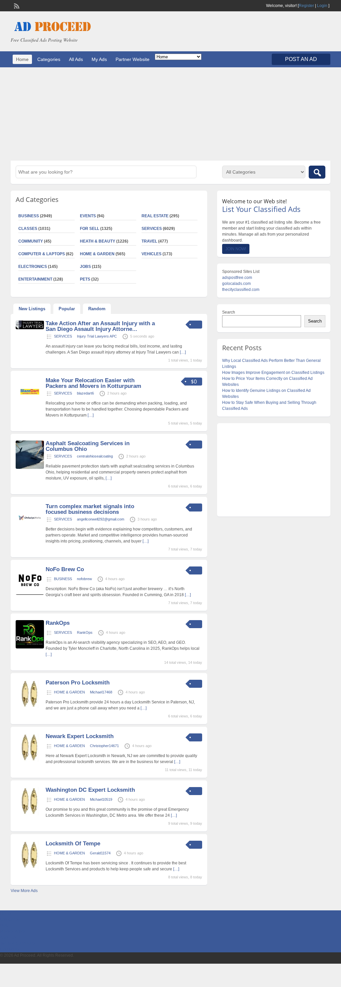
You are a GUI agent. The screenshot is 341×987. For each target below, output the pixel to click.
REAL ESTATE (155, 216)
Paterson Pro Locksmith (78, 682)
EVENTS (88, 216)
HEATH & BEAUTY (97, 241)
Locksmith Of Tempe (73, 843)
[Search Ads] (317, 172)
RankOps (58, 623)
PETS (85, 279)
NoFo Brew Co (65, 569)
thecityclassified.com (240, 289)
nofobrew (84, 579)
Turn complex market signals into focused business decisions (90, 509)
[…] (183, 352)
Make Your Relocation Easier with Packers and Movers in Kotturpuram (93, 383)
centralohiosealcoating (95, 456)
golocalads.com (236, 283)
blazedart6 (85, 393)
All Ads (76, 59)
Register (306, 5)
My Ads (99, 59)
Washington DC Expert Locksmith (90, 790)
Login (322, 5)
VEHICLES (152, 254)
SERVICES (152, 228)
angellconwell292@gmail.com (100, 519)
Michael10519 (101, 799)
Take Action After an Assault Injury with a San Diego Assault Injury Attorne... (100, 326)
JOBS (85, 266)
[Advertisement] (170, 114)
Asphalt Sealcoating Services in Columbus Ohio (88, 446)
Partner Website (133, 59)
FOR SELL (89, 228)
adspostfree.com (237, 277)
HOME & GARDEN (97, 254)
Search (228, 312)
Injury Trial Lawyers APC (97, 336)
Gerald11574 (100, 853)
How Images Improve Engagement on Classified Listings (273, 372)
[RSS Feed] (16, 5)
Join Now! (235, 249)
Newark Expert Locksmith (80, 736)
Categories (48, 59)
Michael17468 (101, 692)
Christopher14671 (104, 746)
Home (22, 59)
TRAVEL (149, 241)
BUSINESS (63, 579)
